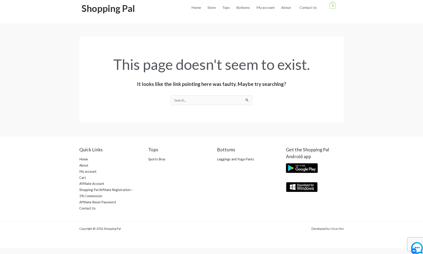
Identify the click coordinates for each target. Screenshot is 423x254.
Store (212, 7)
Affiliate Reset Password (97, 202)
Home (196, 7)
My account (265, 7)
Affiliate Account (91, 183)
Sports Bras (156, 159)
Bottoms (243, 7)
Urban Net (337, 228)
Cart (82, 178)
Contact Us (308, 7)
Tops (226, 7)
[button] (287, 7)
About (286, 7)
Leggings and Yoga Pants (235, 159)
